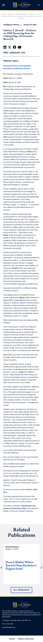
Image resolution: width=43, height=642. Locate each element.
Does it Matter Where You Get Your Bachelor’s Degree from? (21, 566)
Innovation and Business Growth (16, 68)
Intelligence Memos (22, 14)
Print (5, 52)
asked (21, 297)
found (29, 151)
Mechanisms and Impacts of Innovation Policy (19, 507)
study (21, 372)
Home (3, 14)
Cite (23, 52)
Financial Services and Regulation (17, 66)
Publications (10, 14)
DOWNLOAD (15, 52)
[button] (4, 47)
